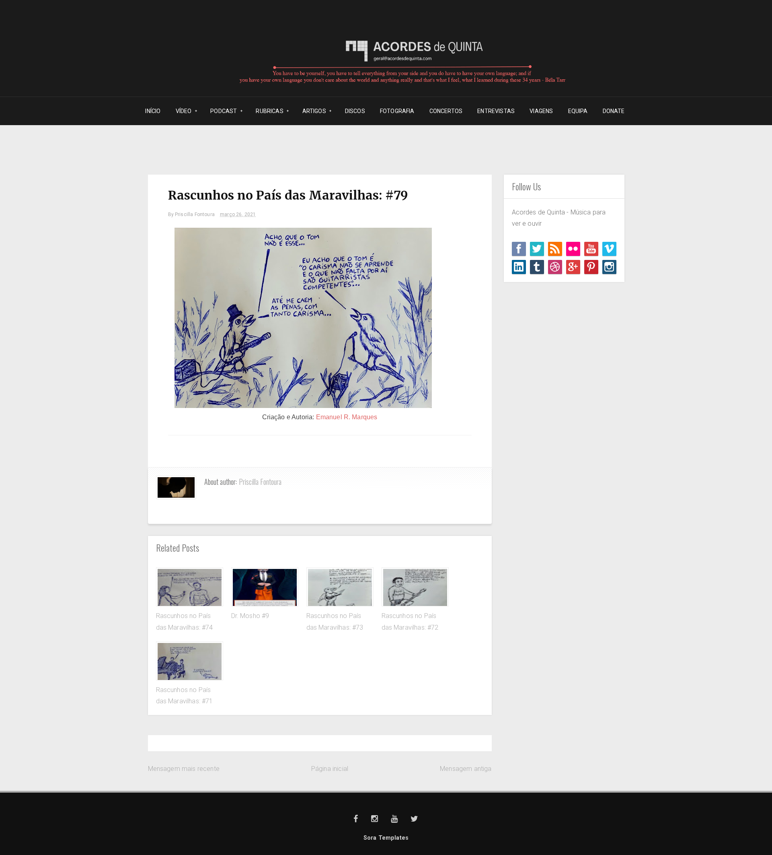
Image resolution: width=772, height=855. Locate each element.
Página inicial (329, 769)
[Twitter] (537, 249)
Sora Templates (386, 837)
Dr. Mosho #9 (250, 616)
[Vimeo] (609, 249)
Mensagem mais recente (184, 769)
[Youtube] (591, 249)
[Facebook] (519, 249)
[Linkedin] (519, 267)
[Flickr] (573, 249)
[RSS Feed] (555, 249)
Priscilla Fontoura (260, 481)
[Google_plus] (573, 267)
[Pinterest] (591, 267)
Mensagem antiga (465, 769)
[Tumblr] (537, 267)
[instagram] (609, 267)
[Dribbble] (555, 267)
